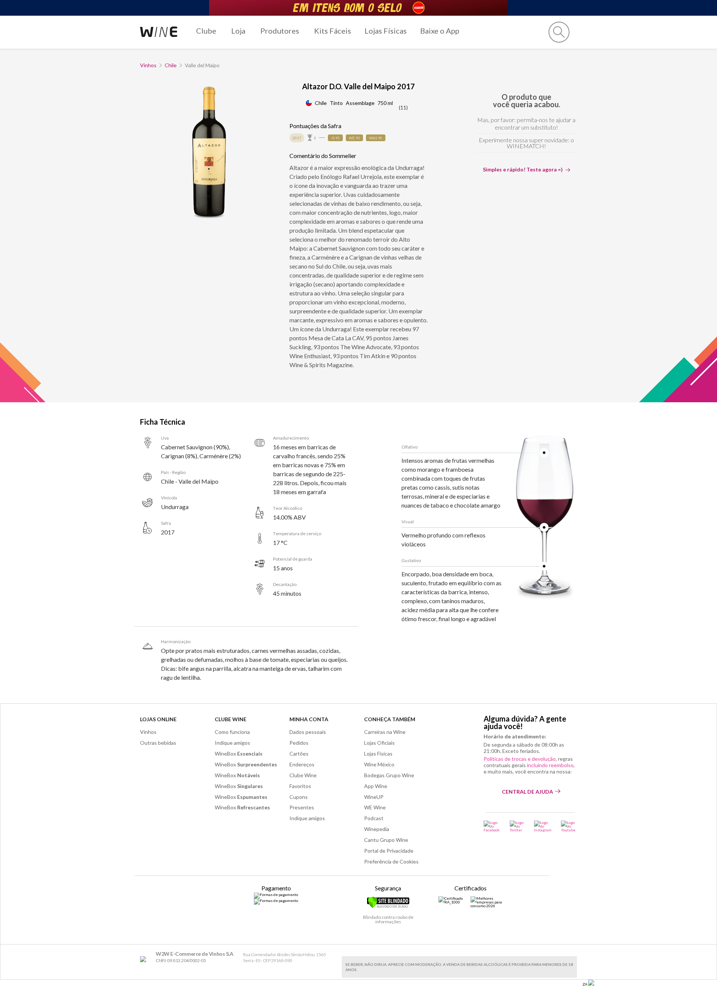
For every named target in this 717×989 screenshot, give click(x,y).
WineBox (239, 753)
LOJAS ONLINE (158, 719)
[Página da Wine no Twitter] (517, 826)
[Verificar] (388, 907)
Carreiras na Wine (385, 732)
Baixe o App (439, 30)
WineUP (374, 797)
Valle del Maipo (202, 65)
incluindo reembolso (550, 765)
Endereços (301, 764)
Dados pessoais (307, 732)
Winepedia (376, 829)
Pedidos (298, 743)
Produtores (279, 30)
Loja (238, 30)
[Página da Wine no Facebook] (492, 826)
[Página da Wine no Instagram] (543, 826)
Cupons (298, 797)
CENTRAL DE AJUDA (527, 791)
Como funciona (232, 732)
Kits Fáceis (332, 30)
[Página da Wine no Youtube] (569, 826)
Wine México (379, 764)
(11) (403, 108)
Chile (171, 65)
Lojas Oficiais (379, 743)
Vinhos (148, 65)
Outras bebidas (158, 743)
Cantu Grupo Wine (386, 840)
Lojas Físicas (385, 30)
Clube (206, 30)
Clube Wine (230, 719)
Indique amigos (232, 743)
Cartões (298, 753)
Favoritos (300, 786)
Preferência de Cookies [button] (391, 861)
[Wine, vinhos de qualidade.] (144, 959)
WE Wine (375, 807)
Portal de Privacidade (388, 850)
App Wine (375, 786)
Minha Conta (308, 719)
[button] (559, 32)
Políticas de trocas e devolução (520, 759)
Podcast (374, 818)
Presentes (301, 807)
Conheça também (389, 719)
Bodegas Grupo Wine (389, 775)
